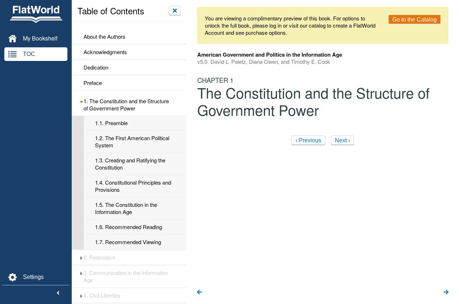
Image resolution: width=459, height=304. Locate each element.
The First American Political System (132, 141)
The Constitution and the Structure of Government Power (126, 105)
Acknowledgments (105, 52)
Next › (342, 140)
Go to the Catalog (414, 19)
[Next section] (446, 292)
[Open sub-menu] (81, 101)
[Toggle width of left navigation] (58, 293)
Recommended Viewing (128, 242)
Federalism (99, 257)
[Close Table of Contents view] (175, 10)
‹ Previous (308, 140)
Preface (93, 82)
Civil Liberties (102, 295)
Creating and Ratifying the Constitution (130, 164)
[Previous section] (199, 292)
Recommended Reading (128, 227)
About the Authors (105, 36)
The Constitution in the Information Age (126, 208)
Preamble (111, 123)
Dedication (96, 67)
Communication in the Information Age (126, 276)
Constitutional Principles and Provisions (133, 186)
